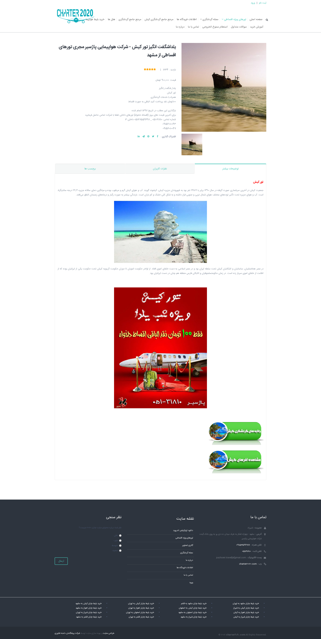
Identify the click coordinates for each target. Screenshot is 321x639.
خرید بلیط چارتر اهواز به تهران (141, 608)
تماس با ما (193, 27)
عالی (116, 535)
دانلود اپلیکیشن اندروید (183, 530)
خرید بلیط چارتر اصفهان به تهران (140, 612)
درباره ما (180, 27)
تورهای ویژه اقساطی (234, 19)
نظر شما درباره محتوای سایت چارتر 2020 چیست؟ (100, 527)
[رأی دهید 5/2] (152, 69)
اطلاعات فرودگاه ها (187, 19)
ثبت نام (262, 3)
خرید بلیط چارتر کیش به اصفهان (193, 608)
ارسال (61, 561)
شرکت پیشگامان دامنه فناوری (67, 633)
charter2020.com (248, 564)
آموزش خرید (256, 27)
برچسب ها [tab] (90, 169)
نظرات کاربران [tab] (160, 169)
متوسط (115, 545)
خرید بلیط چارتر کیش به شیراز (246, 608)
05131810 (246, 551)
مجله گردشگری (210, 19)
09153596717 (243, 545)
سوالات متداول (239, 27)
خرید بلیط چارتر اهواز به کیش (246, 612)
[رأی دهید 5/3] (150, 69)
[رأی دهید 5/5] (145, 69)
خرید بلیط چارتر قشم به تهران (141, 617)
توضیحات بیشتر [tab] (230, 169)
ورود (253, 3)
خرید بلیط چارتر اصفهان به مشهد (192, 612)
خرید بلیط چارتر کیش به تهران (141, 603)
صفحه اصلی (255, 19)
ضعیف (115, 550)
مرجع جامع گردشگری (130, 19)
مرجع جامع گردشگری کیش (159, 19)
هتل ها (111, 19)
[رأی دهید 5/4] (147, 69)
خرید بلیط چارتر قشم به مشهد (89, 617)
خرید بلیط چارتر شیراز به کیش (246, 617)
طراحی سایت (108, 633)
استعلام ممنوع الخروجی (215, 27)
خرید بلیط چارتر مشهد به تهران (246, 603)
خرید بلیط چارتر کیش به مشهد (88, 603)
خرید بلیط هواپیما (95, 19)
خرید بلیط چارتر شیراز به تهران (89, 612)
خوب (116, 540)
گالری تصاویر (187, 545)
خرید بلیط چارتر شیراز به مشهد (194, 617)
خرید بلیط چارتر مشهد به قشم (194, 603)
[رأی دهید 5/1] (154, 69)
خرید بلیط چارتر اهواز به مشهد (89, 608)
